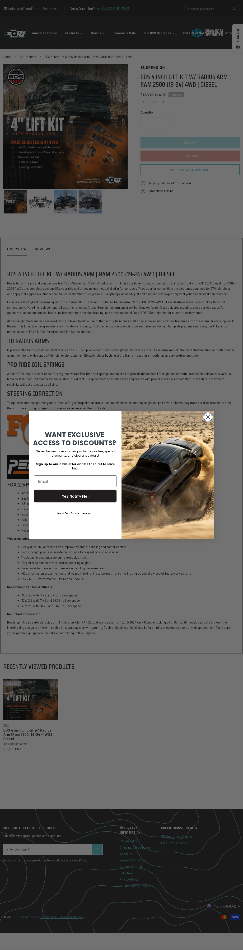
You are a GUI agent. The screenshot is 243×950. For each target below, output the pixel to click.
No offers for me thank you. (75, 513)
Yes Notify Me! (75, 496)
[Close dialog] (208, 417)
